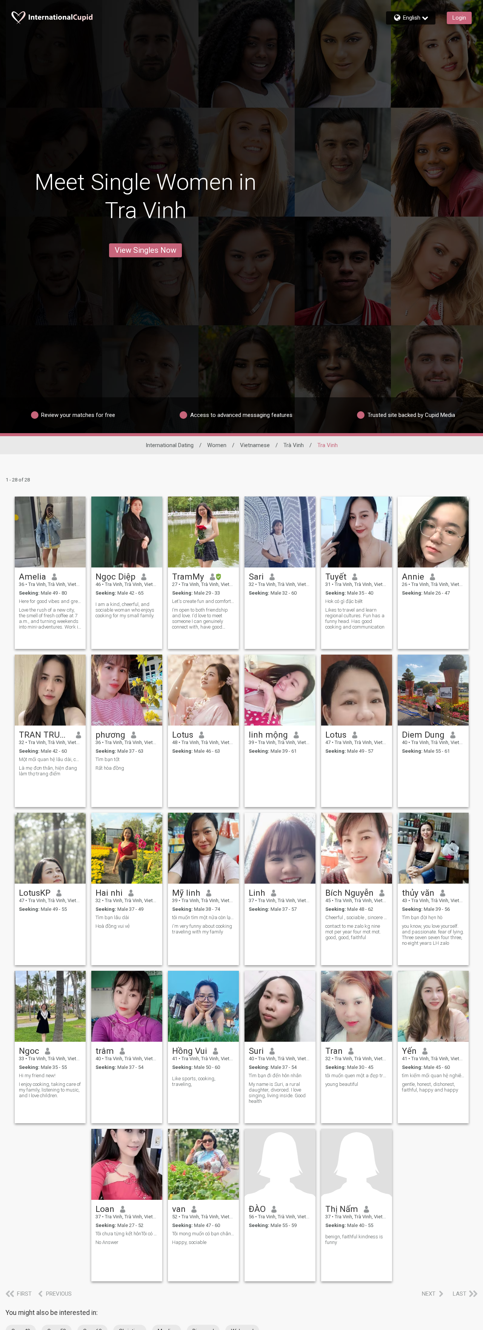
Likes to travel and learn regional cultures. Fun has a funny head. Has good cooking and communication (355, 618)
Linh (257, 893)
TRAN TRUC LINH (45, 735)
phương (110, 735)
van (179, 1209)
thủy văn (418, 893)
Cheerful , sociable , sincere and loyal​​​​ (356, 917)
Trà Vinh (293, 445)
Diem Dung (423, 735)
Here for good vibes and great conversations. (50, 601)
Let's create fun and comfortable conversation (203, 601)
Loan (104, 1209)
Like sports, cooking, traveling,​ (193, 1081)
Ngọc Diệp (115, 576)
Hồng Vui (189, 1051)
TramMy (188, 576)
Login (459, 17)
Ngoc (29, 1051)
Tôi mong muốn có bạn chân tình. (203, 1233)
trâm (104, 1051)
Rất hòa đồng (109, 768)
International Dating (170, 445)
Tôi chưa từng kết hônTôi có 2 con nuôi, (126, 1233)
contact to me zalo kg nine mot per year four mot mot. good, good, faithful (353, 931)
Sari (256, 576)
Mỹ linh (186, 893)
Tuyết (335, 576)
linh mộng (268, 735)
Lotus (182, 735)
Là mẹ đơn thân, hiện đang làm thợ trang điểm (48, 770)
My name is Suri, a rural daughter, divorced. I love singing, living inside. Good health (277, 1092)
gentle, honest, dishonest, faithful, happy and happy (430, 1087)
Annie (413, 576)
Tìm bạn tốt (107, 759)
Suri (256, 1051)
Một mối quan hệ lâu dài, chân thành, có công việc (50, 759)
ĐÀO (257, 1209)
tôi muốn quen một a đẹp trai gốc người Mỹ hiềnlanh (356, 1075)
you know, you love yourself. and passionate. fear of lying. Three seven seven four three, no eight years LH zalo (433, 934)
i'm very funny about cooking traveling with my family (202, 929)
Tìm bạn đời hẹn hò (422, 917)
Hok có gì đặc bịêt (344, 601)
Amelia (32, 576)
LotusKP (35, 893)
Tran (334, 1051)
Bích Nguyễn (349, 893)
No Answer (106, 1242)
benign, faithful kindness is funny (354, 1239)
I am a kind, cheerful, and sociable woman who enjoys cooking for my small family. (124, 609)
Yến (409, 1051)
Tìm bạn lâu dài (112, 917)
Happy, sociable (189, 1242)
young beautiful (341, 1084)
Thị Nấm (341, 1209)
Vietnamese (255, 445)
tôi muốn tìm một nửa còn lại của (203, 917)
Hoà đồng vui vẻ (112, 926)
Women (216, 445)
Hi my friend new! (37, 1075)
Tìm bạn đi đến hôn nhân (275, 1075)
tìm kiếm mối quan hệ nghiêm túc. (433, 1075)
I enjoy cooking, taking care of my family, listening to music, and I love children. (50, 1089)
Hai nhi (109, 893)
